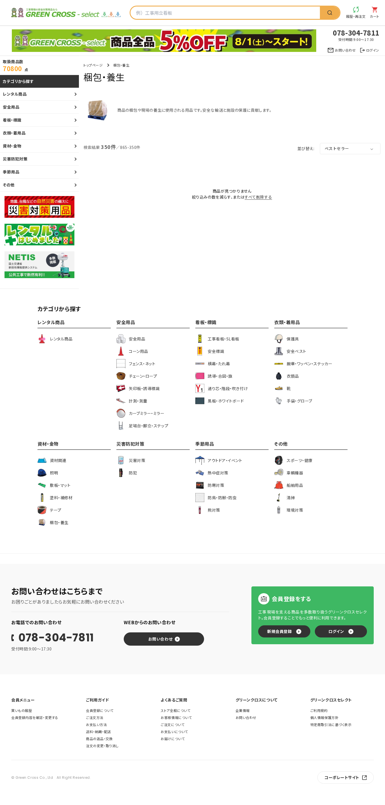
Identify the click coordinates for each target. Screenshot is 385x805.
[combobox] (225, 12)
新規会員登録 (279, 631)
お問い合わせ (160, 639)
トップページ (93, 65)
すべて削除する (258, 197)
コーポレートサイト (341, 777)
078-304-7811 (56, 637)
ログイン (336, 631)
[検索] (330, 12)
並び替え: (305, 148)
